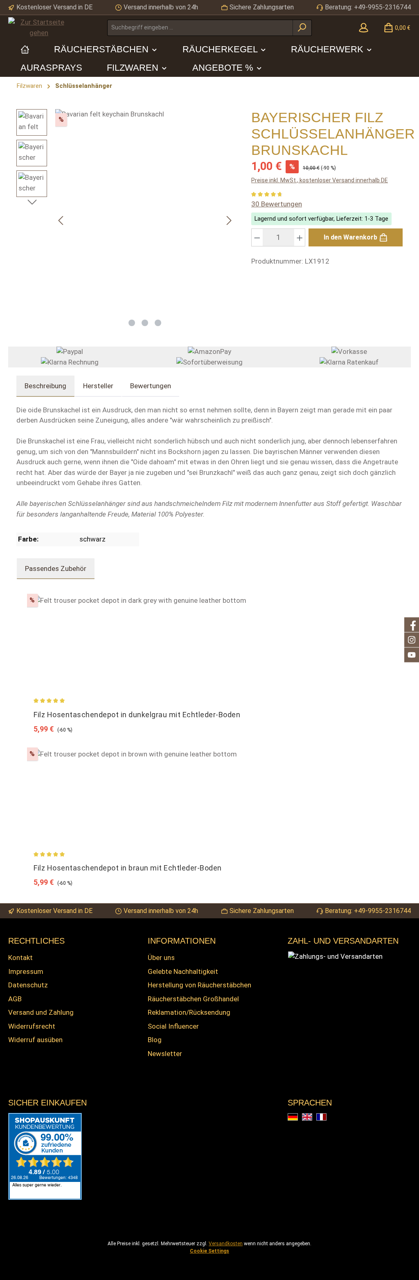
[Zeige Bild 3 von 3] (158, 323)
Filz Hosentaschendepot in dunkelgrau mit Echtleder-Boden (137, 714)
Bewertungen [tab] (150, 386)
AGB (15, 999)
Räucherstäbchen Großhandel (193, 999)
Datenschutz (28, 985)
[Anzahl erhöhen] (300, 237)
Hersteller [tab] (98, 386)
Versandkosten (226, 1243)
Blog (155, 1040)
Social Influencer (173, 1026)
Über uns (161, 957)
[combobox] (200, 28)
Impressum (25, 971)
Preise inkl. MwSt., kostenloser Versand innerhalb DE (319, 180)
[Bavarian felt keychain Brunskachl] (145, 211)
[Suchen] (302, 28)
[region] (125, 220)
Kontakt (20, 957)
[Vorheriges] (61, 220)
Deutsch (297, 1117)
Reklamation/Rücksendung (189, 1012)
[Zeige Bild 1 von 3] (131, 323)
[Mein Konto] (363, 27)
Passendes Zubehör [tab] (55, 568)
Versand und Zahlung (41, 1012)
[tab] (45, 386)
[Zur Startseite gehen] (39, 27)
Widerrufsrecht (31, 1026)
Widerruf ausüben (35, 1040)
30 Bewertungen (276, 204)
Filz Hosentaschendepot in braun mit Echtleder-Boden (128, 868)
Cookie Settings (209, 1251)
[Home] (25, 49)
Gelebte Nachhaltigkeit (183, 971)
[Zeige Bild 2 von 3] (145, 323)
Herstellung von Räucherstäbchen (199, 985)
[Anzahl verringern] (257, 237)
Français (326, 1117)
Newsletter (165, 1054)
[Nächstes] (229, 220)
